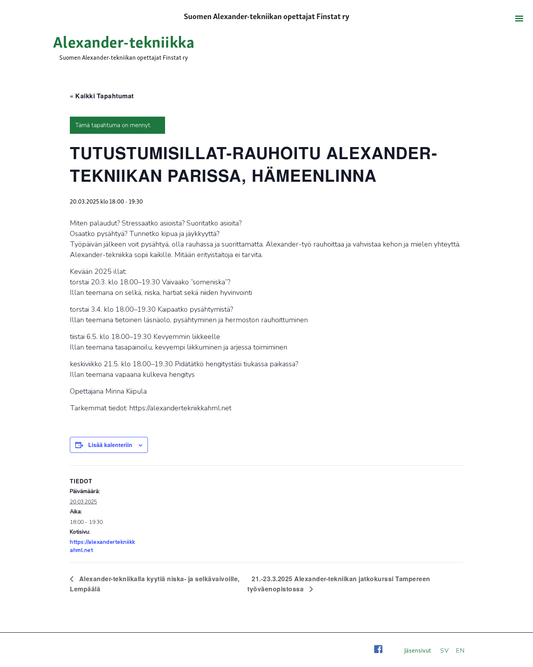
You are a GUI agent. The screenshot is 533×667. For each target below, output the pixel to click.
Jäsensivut (417, 650)
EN (460, 650)
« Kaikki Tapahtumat (102, 95)
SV (444, 650)
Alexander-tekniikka (124, 40)
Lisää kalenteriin (110, 445)
